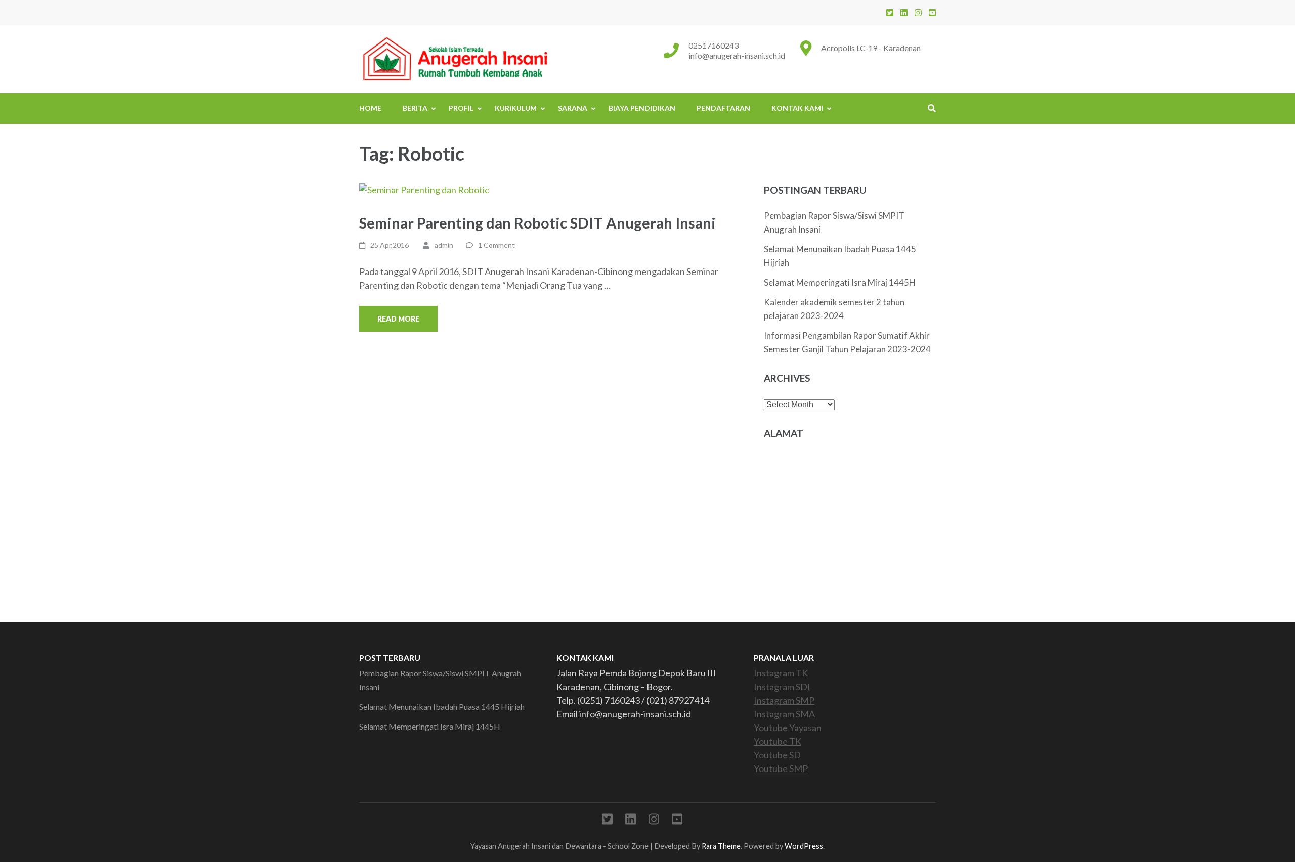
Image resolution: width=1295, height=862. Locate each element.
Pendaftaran (723, 108)
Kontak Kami (797, 108)
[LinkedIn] (904, 12)
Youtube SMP (781, 768)
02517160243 (713, 45)
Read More (398, 318)
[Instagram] (918, 12)
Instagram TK (781, 672)
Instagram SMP (784, 700)
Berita (415, 108)
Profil (461, 108)
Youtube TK (777, 741)
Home (370, 108)
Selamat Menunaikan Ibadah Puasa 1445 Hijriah (442, 706)
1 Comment (496, 245)
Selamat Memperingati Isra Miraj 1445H (840, 282)
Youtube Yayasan (788, 727)
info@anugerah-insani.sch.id (736, 55)
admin (444, 245)
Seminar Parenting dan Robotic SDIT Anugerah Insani (537, 223)
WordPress (804, 846)
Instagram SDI (782, 686)
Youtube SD (777, 754)
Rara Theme (721, 846)
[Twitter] (889, 12)
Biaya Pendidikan (642, 108)
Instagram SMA (784, 713)
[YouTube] (932, 12)
